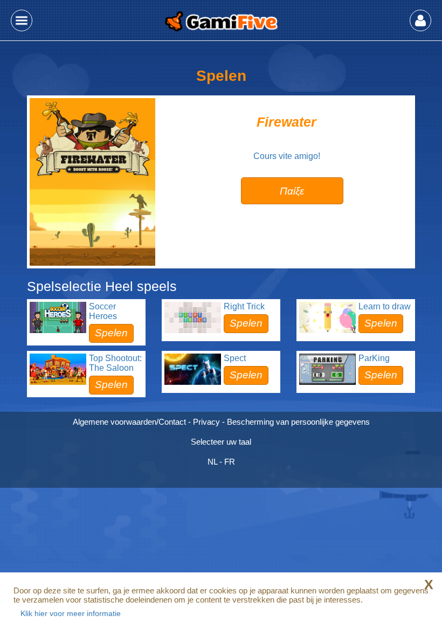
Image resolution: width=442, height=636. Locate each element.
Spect (235, 358)
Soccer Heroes (103, 311)
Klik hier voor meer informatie (70, 613)
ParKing (374, 358)
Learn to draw (384, 306)
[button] (21, 20)
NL (212, 461)
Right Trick (244, 306)
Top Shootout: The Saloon (115, 363)
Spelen (111, 332)
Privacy (206, 421)
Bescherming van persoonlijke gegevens (298, 421)
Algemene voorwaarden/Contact (129, 421)
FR (229, 461)
